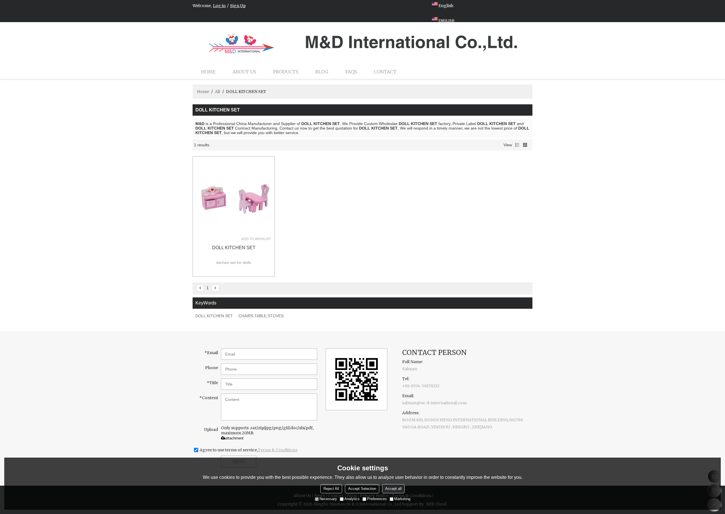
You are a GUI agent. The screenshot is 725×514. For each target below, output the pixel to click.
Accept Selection (362, 488)
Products (285, 72)
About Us (244, 72)
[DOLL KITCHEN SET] (233, 197)
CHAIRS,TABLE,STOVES (260, 316)
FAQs (351, 72)
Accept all (393, 488)
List (517, 145)
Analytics (352, 499)
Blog (321, 72)
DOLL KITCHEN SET (233, 247)
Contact (385, 72)
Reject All (331, 488)
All (217, 91)
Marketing (402, 499)
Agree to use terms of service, (248, 449)
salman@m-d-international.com (434, 402)
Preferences (377, 499)
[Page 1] (200, 288)
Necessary (328, 499)
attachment (234, 438)
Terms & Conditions (277, 449)
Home (208, 72)
